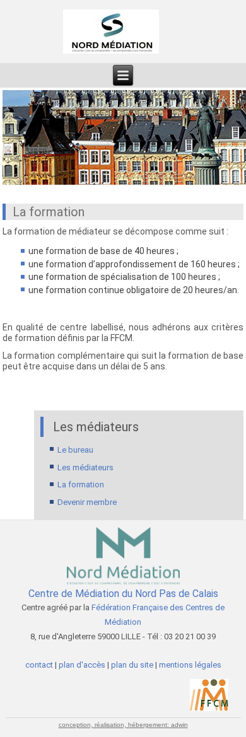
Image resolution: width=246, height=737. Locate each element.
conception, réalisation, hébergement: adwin (123, 724)
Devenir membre (87, 502)
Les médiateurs (85, 467)
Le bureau (75, 450)
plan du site (132, 665)
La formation (80, 484)
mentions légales (190, 665)
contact (40, 665)
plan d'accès (82, 665)
